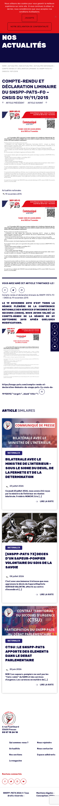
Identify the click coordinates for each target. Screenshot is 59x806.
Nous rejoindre (44, 742)
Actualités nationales (43, 66)
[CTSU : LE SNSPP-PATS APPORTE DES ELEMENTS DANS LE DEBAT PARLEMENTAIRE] (29, 624)
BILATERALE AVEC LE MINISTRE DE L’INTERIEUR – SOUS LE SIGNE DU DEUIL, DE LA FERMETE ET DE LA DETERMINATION (29, 468)
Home (4, 66)
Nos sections (15, 755)
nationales (14, 453)
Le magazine (15, 761)
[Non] (55, 16)
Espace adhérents (46, 755)
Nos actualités (25, 66)
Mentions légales (44, 793)
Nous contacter (45, 749)
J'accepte (29, 18)
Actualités (13, 66)
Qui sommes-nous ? (18, 742)
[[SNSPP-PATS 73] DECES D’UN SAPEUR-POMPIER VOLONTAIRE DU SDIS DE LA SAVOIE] (29, 531)
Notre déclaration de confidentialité (29, 26)
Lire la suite (47, 501)
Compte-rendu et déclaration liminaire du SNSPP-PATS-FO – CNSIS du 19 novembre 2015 (28, 344)
